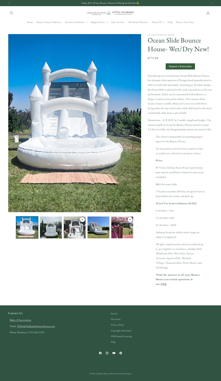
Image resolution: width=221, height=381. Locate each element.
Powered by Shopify (124, 373)
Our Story (116, 319)
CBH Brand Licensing (121, 336)
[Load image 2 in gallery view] (51, 227)
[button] (11, 12)
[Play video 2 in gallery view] (122, 227)
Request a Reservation (180, 66)
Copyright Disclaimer (121, 330)
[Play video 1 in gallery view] (75, 227)
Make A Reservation (20, 320)
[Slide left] (11, 227)
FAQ (163, 284)
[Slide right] (137, 227)
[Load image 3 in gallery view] (98, 227)
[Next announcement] (211, 3)
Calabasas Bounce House (105, 373)
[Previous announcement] (9, 3)
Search (114, 313)
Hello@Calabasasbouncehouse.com (36, 326)
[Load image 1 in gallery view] (27, 227)
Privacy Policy (117, 324)
